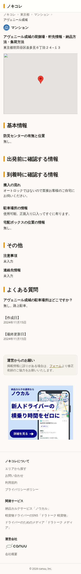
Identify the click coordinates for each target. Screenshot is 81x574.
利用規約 (11, 482)
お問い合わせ (14, 475)
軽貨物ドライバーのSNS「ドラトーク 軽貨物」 (37, 515)
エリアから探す (15, 468)
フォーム (55, 366)
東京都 (24, 14)
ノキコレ (9, 14)
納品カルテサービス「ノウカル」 (28, 508)
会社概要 (11, 554)
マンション (41, 14)
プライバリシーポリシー (21, 489)
